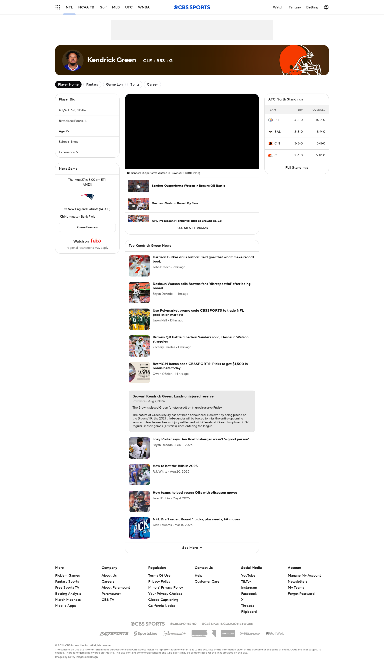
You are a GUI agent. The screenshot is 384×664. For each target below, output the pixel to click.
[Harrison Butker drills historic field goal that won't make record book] (139, 266)
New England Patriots (83, 209)
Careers (108, 581)
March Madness (68, 600)
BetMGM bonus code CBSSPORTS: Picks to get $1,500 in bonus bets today (200, 366)
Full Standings (296, 167)
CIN (277, 144)
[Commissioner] (204, 632)
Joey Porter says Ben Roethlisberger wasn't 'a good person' (201, 439)
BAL (277, 132)
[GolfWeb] (275, 633)
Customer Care (207, 581)
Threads (247, 606)
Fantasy (92, 84)
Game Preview (87, 227)
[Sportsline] (146, 633)
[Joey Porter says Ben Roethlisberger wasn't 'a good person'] (139, 448)
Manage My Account (304, 575)
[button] (57, 7)
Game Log (114, 84)
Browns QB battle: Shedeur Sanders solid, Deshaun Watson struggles (200, 339)
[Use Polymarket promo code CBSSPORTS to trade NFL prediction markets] (139, 319)
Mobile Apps (65, 606)
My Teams (296, 587)
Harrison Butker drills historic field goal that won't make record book (203, 259)
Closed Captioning (163, 595)
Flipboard (249, 612)
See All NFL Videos (192, 228)
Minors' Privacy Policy (165, 587)
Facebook (249, 594)
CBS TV (108, 600)
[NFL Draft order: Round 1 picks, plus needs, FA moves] (139, 528)
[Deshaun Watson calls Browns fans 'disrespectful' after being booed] (139, 292)
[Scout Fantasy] (250, 633)
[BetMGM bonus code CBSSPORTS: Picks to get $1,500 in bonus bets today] (139, 372)
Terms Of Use (159, 575)
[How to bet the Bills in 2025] (139, 474)
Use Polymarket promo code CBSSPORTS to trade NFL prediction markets (198, 312)
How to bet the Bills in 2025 (175, 466)
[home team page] (87, 197)
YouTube (248, 575)
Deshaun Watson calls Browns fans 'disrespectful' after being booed (202, 286)
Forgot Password (301, 594)
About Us (109, 575)
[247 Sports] (114, 632)
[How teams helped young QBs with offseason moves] (139, 501)
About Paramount (116, 587)
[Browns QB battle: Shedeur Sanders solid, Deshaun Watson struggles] (139, 346)
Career (152, 84)
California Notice (162, 601)
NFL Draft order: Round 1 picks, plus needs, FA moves (196, 519)
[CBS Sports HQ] (183, 623)
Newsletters (297, 581)
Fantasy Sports (67, 581)
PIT (276, 120)
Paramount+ (111, 594)
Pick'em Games (67, 575)
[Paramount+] (174, 632)
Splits (134, 84)
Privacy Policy (159, 581)
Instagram (249, 587)
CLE (277, 155)
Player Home (68, 84)
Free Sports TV (67, 587)
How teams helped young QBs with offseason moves (195, 492)
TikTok (246, 581)
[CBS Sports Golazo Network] (227, 623)
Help (198, 575)
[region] (192, 131)
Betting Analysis (68, 594)
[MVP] (228, 632)
